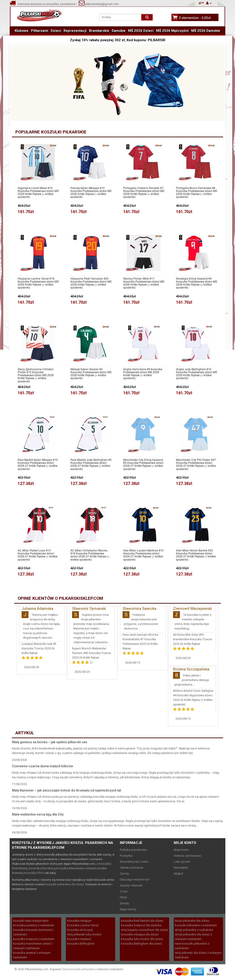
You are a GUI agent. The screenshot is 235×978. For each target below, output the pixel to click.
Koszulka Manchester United (75, 868)
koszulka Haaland (79, 939)
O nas (123, 891)
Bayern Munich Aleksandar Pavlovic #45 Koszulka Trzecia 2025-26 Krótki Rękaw (91, 653)
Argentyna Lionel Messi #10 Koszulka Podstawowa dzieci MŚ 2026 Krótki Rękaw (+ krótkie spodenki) (38, 192)
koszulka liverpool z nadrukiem (33, 939)
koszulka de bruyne (80, 930)
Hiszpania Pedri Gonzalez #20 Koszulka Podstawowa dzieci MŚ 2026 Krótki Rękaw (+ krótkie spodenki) (91, 283)
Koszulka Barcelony (42, 868)
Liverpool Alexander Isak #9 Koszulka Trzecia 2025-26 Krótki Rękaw (39, 648)
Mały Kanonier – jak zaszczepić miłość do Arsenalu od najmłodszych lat (66, 790)
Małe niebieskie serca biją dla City (38, 814)
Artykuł (178, 873)
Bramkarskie (99, 31)
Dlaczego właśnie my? (135, 879)
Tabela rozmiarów (131, 867)
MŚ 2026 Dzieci (141, 31)
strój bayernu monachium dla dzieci (144, 930)
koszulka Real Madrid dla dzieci (142, 920)
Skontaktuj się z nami (134, 861)
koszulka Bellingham (81, 943)
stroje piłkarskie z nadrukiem (194, 930)
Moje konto (181, 849)
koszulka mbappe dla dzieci (140, 934)
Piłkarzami (39, 31)
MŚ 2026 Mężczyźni (172, 31)
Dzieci (56, 31)
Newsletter (181, 867)
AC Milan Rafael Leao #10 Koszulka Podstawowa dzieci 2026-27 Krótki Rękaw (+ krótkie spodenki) (38, 555)
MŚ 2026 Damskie (205, 31)
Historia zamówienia (187, 855)
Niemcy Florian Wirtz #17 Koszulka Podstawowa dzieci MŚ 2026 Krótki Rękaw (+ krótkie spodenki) (143, 283)
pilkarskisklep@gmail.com (102, 4)
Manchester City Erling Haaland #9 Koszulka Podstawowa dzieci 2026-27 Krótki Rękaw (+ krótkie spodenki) (143, 464)
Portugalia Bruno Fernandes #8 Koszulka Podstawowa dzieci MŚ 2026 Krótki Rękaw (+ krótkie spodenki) (196, 192)
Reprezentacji (75, 31)
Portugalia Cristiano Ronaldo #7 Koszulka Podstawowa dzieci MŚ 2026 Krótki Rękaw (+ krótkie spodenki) (143, 192)
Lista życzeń (182, 861)
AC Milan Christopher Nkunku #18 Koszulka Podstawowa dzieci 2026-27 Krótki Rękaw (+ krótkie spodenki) (89, 555)
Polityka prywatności (133, 849)
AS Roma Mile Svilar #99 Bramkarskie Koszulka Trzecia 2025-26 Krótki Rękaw (192, 639)
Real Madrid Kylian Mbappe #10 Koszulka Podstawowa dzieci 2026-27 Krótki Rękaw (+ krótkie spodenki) (38, 464)
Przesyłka (126, 855)
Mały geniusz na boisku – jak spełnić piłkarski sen (49, 742)
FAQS (123, 897)
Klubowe (21, 31)
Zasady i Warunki (131, 885)
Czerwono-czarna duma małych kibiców (42, 766)
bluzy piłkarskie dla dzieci (192, 920)
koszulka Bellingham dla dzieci (141, 943)
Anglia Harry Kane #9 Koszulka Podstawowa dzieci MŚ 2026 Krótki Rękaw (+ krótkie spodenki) (142, 373)
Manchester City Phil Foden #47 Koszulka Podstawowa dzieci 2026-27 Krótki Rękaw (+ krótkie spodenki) (196, 464)
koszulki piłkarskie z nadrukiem (196, 925)
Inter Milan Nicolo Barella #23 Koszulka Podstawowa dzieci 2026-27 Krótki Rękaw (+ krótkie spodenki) (196, 555)
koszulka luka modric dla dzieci (142, 939)
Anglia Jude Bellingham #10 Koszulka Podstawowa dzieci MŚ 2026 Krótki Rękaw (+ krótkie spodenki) (196, 373)
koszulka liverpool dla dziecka (141, 925)
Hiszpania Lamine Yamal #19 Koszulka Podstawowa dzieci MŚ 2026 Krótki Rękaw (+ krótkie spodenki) (38, 283)
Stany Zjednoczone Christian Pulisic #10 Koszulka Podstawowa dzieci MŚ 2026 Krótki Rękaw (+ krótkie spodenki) (36, 375)
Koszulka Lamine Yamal (82, 925)
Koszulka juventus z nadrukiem (33, 925)
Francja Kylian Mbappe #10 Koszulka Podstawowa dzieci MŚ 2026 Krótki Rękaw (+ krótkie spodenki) (91, 192)
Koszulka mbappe (79, 920)
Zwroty (124, 873)
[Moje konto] (209, 3)
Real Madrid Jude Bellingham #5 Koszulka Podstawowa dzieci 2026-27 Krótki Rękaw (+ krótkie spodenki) (91, 464)
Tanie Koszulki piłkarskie (78, 969)
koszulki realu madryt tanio (31, 920)
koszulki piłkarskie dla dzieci (64, 884)
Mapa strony (128, 909)
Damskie (119, 31)
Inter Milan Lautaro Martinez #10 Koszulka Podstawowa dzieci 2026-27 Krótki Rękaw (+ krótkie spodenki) (143, 555)
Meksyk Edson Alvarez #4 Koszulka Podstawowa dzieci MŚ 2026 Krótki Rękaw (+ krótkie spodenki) (91, 373)
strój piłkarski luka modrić (84, 934)
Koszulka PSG (33, 873)
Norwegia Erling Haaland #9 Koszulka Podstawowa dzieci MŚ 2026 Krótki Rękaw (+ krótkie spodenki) (196, 283)
